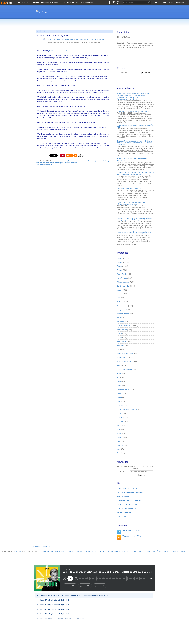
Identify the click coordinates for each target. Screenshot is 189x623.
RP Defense (17, 551)
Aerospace (121, 322)
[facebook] (109, 2)
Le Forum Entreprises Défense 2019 (129, 188)
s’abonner (71, 585)
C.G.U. (102, 551)
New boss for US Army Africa (53, 35)
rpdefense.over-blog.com (42, 546)
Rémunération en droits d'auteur (119, 551)
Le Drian (120, 437)
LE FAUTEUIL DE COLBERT (127, 489)
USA (74, 161)
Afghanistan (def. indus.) (125, 354)
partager (86, 585)
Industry (120, 290)
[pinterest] (118, 2)
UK (118, 350)
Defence (46, 163)
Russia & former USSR (125, 326)
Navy (119, 318)
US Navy (120, 413)
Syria (119, 401)
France (119, 266)
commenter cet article (44, 165)
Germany (120, 421)
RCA (118, 441)
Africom (67, 163)
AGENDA (120, 417)
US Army (80, 161)
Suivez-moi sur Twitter (131, 530)
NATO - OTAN (122, 342)
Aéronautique (122, 358)
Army (119, 453)
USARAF (86, 161)
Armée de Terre (122, 306)
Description (121, 43)
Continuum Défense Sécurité (127, 409)
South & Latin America (124, 362)
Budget (119, 373)
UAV (118, 429)
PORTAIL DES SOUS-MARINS (127, 508)
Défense (74, 163)
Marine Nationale (123, 314)
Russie (119, 338)
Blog (118, 37)
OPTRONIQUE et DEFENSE (127, 504)
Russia (119, 334)
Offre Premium (138, 551)
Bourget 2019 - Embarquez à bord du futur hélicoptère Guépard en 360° (131, 203)
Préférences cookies (179, 551)
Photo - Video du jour (124, 369)
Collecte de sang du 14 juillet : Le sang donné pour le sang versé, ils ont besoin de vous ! (135, 173)
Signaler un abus (91, 551)
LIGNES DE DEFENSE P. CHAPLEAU (130, 493)
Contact (119, 50)
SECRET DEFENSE (124, 512)
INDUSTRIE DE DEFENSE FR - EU (129, 500)
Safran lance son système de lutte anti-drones (133, 111)
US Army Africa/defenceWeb (59, 51)
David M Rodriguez (56, 163)
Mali (118, 377)
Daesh (119, 393)
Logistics (120, 445)
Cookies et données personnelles (157, 551)
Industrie (120, 294)
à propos (101, 585)
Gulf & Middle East (123, 286)
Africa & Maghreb (65, 161)
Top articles (70, 551)
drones (119, 397)
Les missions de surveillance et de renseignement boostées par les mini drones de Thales (134, 233)
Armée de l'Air (122, 330)
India (118, 425)
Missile (119, 365)
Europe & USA (122, 310)
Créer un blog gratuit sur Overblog (52, 551)
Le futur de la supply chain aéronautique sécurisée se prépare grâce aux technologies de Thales (134, 219)
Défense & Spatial (123, 389)
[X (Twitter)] (113, 2)
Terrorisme (120, 346)
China (119, 433)
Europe (119, 270)
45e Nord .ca (121, 516)
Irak (118, 449)
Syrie (119, 385)
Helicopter (120, 405)
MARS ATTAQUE (123, 497)
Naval (119, 381)
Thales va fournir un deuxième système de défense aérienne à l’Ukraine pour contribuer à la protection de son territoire (135, 143)
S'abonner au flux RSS (131, 536)
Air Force (120, 302)
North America (122, 278)
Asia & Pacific (122, 274)
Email (122, 471)
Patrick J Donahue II (97, 161)
